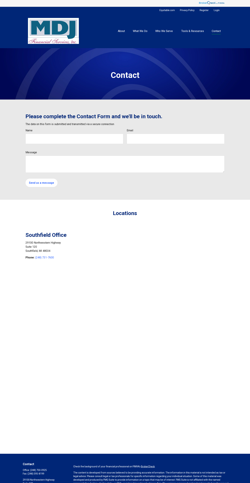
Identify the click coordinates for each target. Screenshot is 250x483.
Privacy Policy (187, 10)
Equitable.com (167, 10)
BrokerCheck (148, 466)
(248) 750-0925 (38, 470)
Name (29, 130)
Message (31, 152)
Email (130, 130)
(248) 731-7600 (44, 257)
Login (217, 10)
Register (204, 10)
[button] (121, 31)
